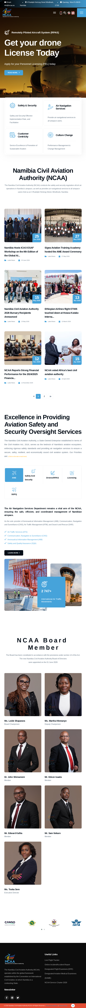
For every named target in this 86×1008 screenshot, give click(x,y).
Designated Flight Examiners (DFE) (59, 969)
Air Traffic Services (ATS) (17, 532)
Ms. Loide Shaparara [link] (14, 721)
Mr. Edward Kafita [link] (13, 833)
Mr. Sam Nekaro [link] (53, 833)
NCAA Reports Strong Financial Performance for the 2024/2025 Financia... (21, 374)
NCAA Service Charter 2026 (56, 982)
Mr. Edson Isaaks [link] (53, 777)
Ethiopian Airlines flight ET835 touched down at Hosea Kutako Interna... (61, 313)
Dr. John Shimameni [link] (14, 777)
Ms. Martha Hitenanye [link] (56, 721)
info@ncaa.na (9, 5)
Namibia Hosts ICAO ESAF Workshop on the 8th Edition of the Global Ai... (21, 251)
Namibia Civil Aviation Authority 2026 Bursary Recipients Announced (21, 313)
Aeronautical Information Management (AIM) (25, 540)
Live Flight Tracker (52, 960)
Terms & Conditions (52, 1005)
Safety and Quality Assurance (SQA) (22, 543)
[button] (41, 929)
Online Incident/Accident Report (57, 965)
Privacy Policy (63, 1005)
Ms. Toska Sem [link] (12, 889)
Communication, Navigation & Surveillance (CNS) (27, 536)
